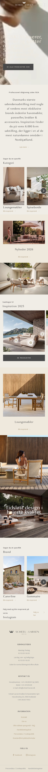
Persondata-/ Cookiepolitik (24, 734)
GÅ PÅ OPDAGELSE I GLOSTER (24, 520)
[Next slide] (43, 190)
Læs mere (23, 147)
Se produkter (24, 358)
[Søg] (40, 4)
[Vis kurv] (45, 4)
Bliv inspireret (23, 256)
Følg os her (36, 614)
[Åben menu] (3, 4)
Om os (24, 721)
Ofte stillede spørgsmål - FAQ (24, 725)
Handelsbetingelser (24, 729)
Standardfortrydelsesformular (24, 738)
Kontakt (24, 717)
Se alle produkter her (18, 67)
